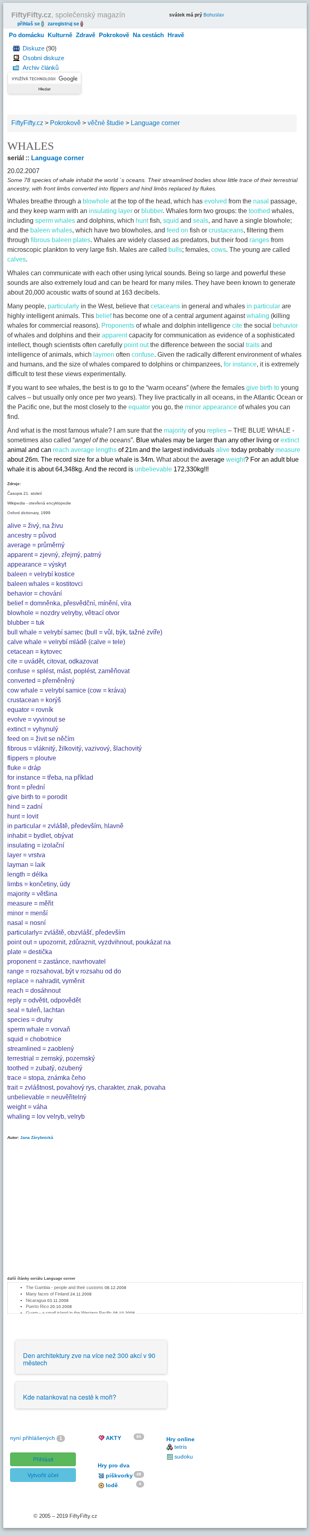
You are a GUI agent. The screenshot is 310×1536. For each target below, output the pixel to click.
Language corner (57, 158)
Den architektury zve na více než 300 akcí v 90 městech (89, 1359)
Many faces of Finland (47, 1293)
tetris (180, 1447)
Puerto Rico (37, 1306)
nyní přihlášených (32, 1438)
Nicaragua (36, 1300)
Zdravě (85, 34)
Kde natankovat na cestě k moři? (69, 1397)
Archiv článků (41, 67)
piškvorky (119, 1475)
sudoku (183, 1456)
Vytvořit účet (43, 1475)
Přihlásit (43, 1459)
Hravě (176, 34)
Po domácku (26, 34)
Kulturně (60, 34)
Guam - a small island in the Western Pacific (69, 1312)
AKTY (113, 1438)
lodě (112, 1485)
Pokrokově (114, 34)
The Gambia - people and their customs (64, 1287)
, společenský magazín (68, 15)
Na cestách (148, 34)
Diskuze (33, 48)
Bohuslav (213, 15)
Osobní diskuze (43, 57)
